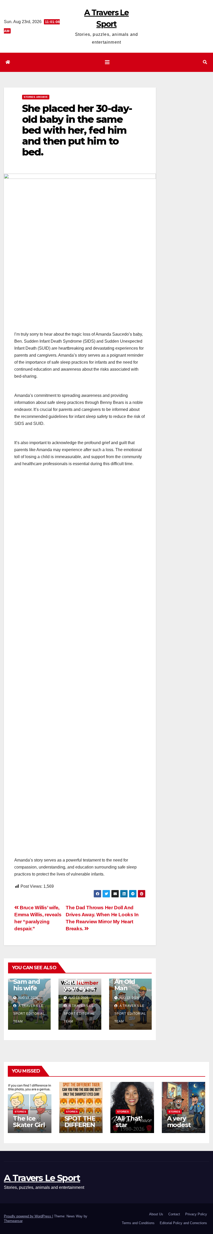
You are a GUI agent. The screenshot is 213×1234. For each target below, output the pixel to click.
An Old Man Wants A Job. (127, 991)
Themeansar (13, 1221)
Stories (20, 1111)
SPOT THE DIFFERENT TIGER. (79, 1125)
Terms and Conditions (138, 1223)
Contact (174, 1214)
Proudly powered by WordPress (28, 1216)
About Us (156, 1214)
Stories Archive (36, 97)
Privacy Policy (196, 1214)
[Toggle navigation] (107, 62)
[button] (205, 62)
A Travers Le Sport (42, 1177)
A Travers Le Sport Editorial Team (29, 1013)
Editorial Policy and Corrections (183, 1223)
